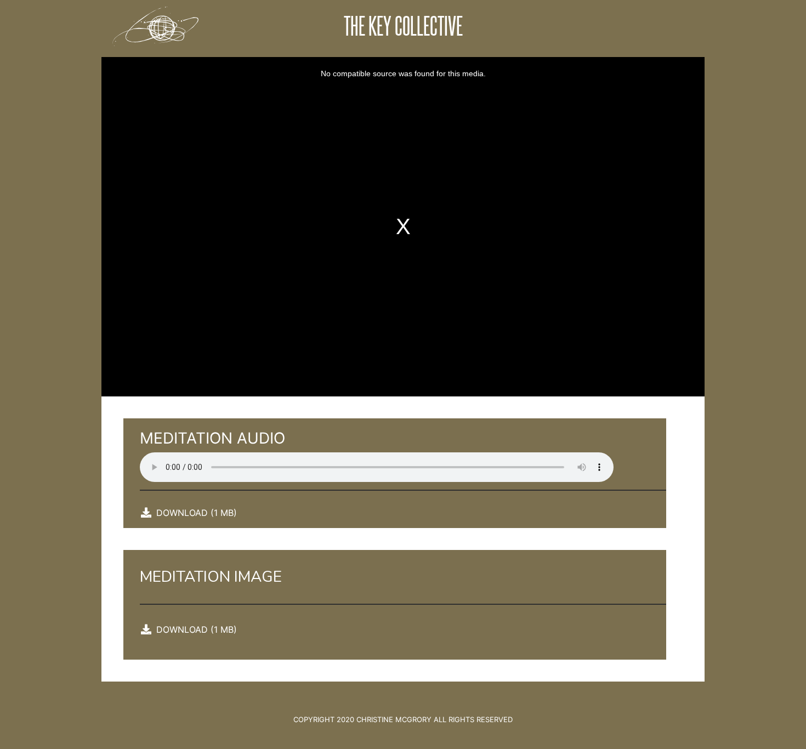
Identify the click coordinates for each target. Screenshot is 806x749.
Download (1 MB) (196, 512)
